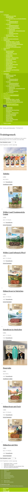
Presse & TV (7, 48)
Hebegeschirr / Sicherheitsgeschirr (17, 30)
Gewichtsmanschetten (11, 67)
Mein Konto (7, 480)
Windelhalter (9, 68)
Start (1, 128)
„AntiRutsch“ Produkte (11, 53)
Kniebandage (9, 60)
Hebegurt (11, 32)
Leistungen (6, 14)
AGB (5, 471)
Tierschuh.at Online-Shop (12, 36)
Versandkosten (9, 182)
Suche (4, 489)
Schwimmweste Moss (11, 61)
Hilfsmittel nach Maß (11, 16)
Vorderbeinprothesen (14, 25)
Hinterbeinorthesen (13, 22)
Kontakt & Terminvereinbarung (11, 39)
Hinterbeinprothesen (14, 26)
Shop (5, 49)
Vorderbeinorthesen (13, 21)
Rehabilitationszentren (11, 45)
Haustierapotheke (10, 51)
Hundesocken (9, 56)
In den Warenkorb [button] (7, 225)
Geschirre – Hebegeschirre (12, 57)
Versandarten (7, 474)
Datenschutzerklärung (9, 476)
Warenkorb (6, 491)
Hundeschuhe (9, 55)
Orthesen (8, 20)
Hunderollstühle (10, 17)
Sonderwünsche (10, 34)
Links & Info (7, 40)
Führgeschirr (12, 29)
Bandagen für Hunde (11, 59)
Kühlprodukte (9, 63)
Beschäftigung (9, 65)
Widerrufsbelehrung (8, 475)
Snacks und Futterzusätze (12, 64)
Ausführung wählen (7, 184)
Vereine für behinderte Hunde (13, 43)
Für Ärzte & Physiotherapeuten (13, 47)
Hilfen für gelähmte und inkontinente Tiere (14, 466)
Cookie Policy (7, 478)
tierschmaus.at (7, 71)
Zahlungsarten (7, 472)
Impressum (6, 470)
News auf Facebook (8, 482)
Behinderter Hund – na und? (12, 41)
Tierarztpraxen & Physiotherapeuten (14, 44)
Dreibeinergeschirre (13, 33)
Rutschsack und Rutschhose (12, 69)
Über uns (6, 37)
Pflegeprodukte (9, 52)
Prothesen (8, 24)
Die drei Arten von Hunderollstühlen (17, 18)
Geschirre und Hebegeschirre (13, 28)
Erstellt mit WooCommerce (16, 485)
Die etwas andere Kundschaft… (11, 467)
